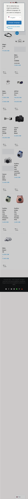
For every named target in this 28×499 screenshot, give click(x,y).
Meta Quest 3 (4, 93)
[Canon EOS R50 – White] (8, 160)
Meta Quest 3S (4, 250)
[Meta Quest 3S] (8, 239)
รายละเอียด (4, 72)
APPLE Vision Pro (16, 93)
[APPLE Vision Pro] (20, 82)
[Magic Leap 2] (8, 35)
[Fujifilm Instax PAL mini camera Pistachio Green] (8, 199)
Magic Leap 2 (4, 46)
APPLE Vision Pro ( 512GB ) (4, 131)
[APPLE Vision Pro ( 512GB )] (8, 118)
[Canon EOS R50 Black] (20, 118)
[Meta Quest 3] (8, 82)
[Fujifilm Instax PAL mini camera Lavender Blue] (20, 154)
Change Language (14, 22)
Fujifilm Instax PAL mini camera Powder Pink (16, 214)
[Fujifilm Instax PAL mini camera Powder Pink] (20, 199)
